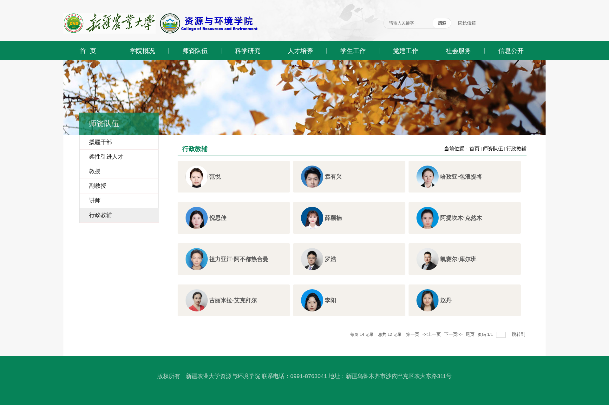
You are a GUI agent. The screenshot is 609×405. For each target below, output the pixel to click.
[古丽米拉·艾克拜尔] (197, 303)
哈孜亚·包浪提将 (461, 176)
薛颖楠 (333, 218)
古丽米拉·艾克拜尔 (233, 300)
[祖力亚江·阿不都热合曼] (197, 264)
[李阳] (312, 306)
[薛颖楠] (312, 221)
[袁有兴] (312, 181)
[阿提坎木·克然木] (427, 223)
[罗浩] (312, 263)
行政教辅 (516, 148)
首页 (474, 148)
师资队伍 (493, 148)
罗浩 (330, 259)
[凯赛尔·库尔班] (427, 260)
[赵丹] (427, 304)
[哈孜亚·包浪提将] (427, 182)
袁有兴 (333, 176)
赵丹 (446, 300)
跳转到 (519, 334)
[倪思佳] (197, 222)
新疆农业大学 (76, 2)
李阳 (330, 300)
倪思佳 (217, 218)
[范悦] (197, 180)
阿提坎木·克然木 (461, 218)
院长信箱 (467, 22)
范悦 (215, 176)
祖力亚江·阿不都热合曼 (238, 259)
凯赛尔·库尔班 (458, 259)
